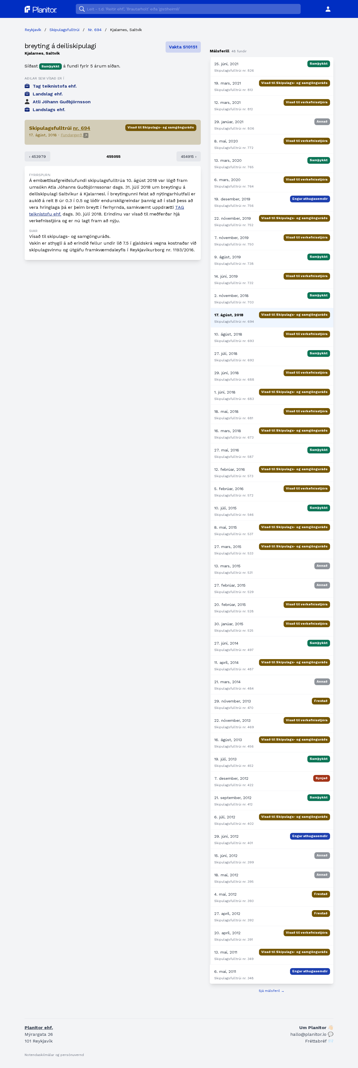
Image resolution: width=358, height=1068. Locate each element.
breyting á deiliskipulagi (60, 46)
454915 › (188, 156)
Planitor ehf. (39, 1027)
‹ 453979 (37, 156)
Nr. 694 (95, 29)
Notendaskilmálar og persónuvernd (54, 1055)
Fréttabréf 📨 (319, 1041)
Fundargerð (72, 135)
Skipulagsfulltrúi (64, 29)
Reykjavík (33, 29)
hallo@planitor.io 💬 (311, 1034)
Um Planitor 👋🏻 (316, 1027)
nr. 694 (81, 128)
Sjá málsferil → (271, 991)
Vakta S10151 (183, 47)
